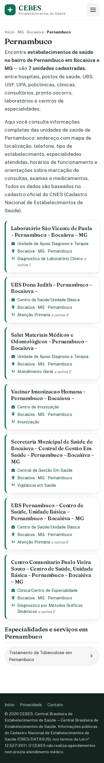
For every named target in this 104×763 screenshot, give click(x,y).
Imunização (28, 421)
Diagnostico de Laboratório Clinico (50, 258)
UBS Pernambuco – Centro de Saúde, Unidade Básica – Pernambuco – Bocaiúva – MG (47, 512)
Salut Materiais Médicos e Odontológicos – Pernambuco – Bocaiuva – (49, 341)
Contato (55, 704)
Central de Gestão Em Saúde (45, 470)
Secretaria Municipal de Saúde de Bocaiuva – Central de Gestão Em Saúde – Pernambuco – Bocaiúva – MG (52, 452)
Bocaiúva (35, 32)
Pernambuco (60, 251)
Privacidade (31, 704)
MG (20, 32)
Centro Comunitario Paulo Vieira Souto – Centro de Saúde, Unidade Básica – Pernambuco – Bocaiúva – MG (52, 572)
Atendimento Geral (35, 371)
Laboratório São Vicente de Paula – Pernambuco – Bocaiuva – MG (51, 231)
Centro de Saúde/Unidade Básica (48, 299)
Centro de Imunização (38, 406)
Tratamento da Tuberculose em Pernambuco (50, 656)
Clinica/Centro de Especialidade (47, 590)
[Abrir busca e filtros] (93, 9)
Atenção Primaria (33, 314)
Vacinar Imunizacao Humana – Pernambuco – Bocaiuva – (48, 395)
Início (9, 32)
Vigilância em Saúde (36, 485)
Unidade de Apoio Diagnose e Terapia (52, 243)
